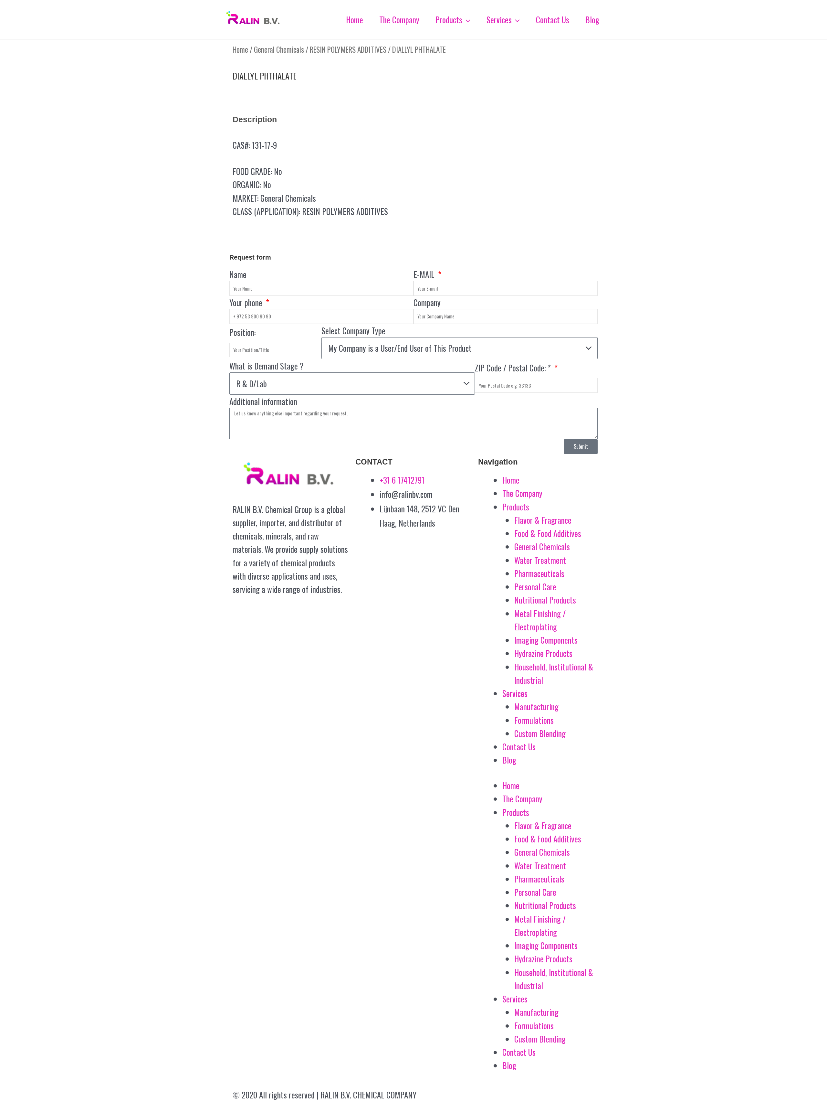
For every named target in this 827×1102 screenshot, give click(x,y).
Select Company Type (353, 331)
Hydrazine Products (543, 653)
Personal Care (535, 587)
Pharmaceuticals (539, 573)
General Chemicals (279, 49)
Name (237, 274)
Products (515, 507)
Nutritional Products (545, 600)
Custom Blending (540, 733)
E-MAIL (425, 274)
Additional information (263, 401)
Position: (242, 332)
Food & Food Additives (547, 533)
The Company (522, 493)
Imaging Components (546, 640)
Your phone (246, 302)
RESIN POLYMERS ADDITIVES (348, 49)
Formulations (534, 720)
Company (427, 302)
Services (515, 693)
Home (240, 49)
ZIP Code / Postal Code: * (514, 368)
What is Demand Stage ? (266, 366)
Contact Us (519, 747)
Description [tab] (255, 119)
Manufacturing (536, 706)
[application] (466, 20)
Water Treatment (540, 560)
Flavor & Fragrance (542, 520)
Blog (509, 760)
